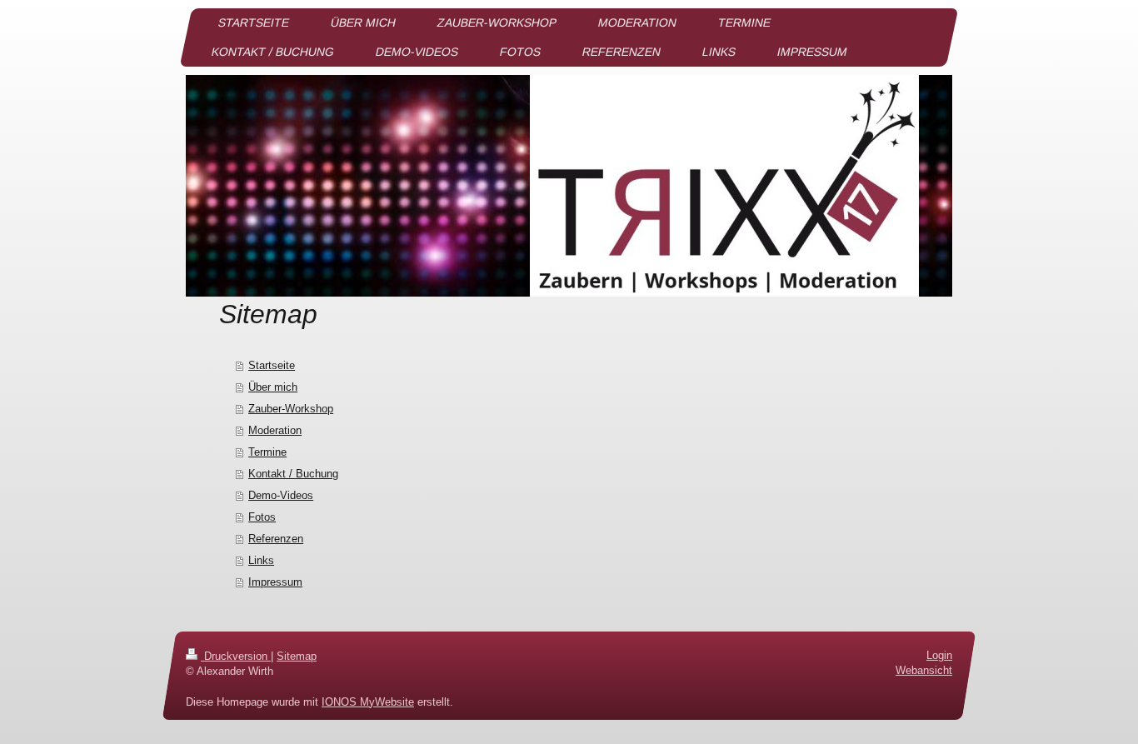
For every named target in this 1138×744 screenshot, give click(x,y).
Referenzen (275, 538)
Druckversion (236, 656)
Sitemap (297, 656)
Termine (267, 452)
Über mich (272, 387)
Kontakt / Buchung (293, 473)
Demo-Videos (280, 495)
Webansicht (924, 670)
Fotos (262, 517)
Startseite (271, 365)
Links (261, 560)
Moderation (275, 430)
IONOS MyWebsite (368, 701)
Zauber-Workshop (290, 408)
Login (939, 655)
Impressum (275, 582)
